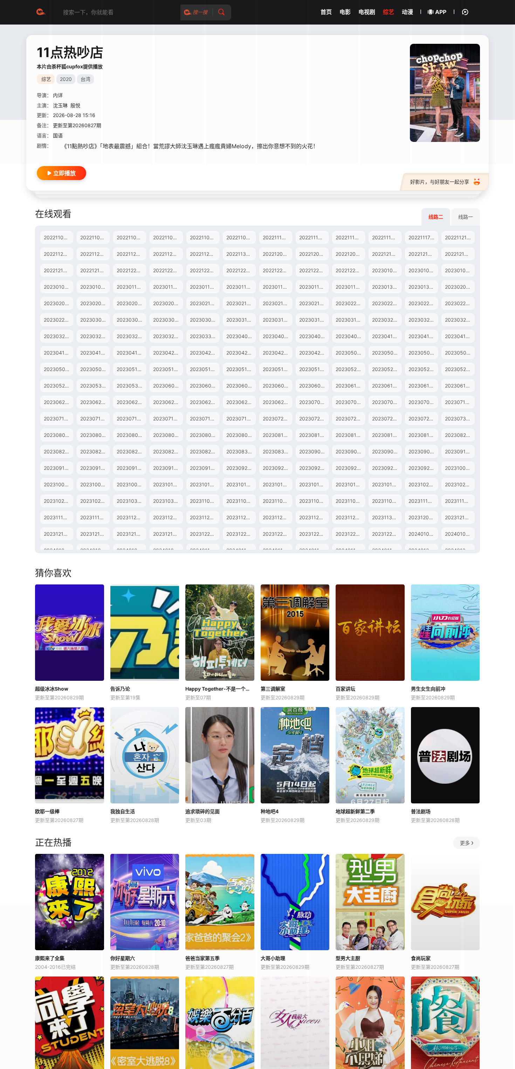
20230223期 (459, 303)
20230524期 (423, 369)
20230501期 (350, 353)
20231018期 (350, 484)
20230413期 (459, 336)
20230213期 (204, 303)
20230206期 (94, 303)
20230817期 (422, 435)
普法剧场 (421, 811)
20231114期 (458, 501)
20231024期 (459, 484)
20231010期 (167, 484)
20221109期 (240, 237)
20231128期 (313, 517)
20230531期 (131, 386)
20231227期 (349, 534)
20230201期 (459, 287)
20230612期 (350, 386)
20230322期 (459, 320)
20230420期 (167, 353)
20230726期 (386, 419)
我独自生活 (122, 811)
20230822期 (58, 451)
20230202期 (58, 303)
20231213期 (57, 534)
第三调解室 (273, 689)
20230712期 (94, 419)
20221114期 (312, 237)
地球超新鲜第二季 (355, 811)
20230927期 (386, 468)
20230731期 (459, 419)
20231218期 (130, 534)
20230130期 (386, 287)
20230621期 (94, 402)
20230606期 (241, 386)
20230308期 (204, 320)
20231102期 (240, 501)
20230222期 (422, 303)
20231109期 (386, 501)
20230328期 (131, 336)
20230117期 (276, 287)
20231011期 (203, 484)
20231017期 (313, 484)
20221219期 (94, 270)
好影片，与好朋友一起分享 (439, 182)
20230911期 (459, 451)
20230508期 (58, 369)
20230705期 (386, 402)
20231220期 (204, 534)
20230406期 (350, 336)
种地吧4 (270, 811)
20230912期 (58, 468)
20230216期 (313, 303)
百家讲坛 (345, 689)
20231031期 (167, 501)
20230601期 (167, 386)
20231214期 (94, 534)
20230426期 (277, 353)
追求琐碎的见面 (202, 811)
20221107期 (166, 237)
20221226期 (240, 270)
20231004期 (94, 484)
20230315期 (313, 320)
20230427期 (313, 353)
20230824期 (131, 451)
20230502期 (386, 353)
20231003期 (58, 484)
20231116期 (94, 517)
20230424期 (204, 353)
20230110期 (131, 287)
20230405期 (314, 336)
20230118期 (313, 287)
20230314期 (277, 320)
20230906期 (386, 451)
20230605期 (204, 386)
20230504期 (459, 353)
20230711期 (57, 419)
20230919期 (204, 468)
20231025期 (58, 501)
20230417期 (58, 353)
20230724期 (313, 419)
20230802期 (94, 435)
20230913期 (94, 468)
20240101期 (422, 534)
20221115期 (349, 237)
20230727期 (422, 419)
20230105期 (58, 287)
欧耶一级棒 (47, 811)
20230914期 (131, 468)
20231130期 (386, 517)
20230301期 (94, 320)
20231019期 (386, 484)
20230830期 (241, 451)
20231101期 (203, 501)
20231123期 (240, 517)
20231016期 (277, 484)
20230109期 (94, 287)
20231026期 (94, 501)
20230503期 (423, 353)
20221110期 (276, 237)
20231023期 (422, 484)
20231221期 (240, 534)
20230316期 (350, 320)
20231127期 (276, 517)
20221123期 (94, 254)
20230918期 (167, 468)
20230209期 (167, 303)
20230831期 (277, 451)
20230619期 (459, 386)
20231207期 (422, 517)
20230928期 (423, 468)
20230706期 (423, 402)
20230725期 (350, 419)
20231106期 (277, 501)
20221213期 (422, 254)
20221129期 (203, 254)
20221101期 (57, 237)
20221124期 (130, 254)
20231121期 (166, 517)
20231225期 (277, 534)
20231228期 (386, 534)
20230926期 (350, 468)
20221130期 (240, 254)
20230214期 (240, 303)
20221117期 (421, 237)
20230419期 (131, 353)
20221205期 (277, 254)
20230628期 (240, 402)
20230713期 (131, 419)
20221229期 (349, 270)
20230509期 (95, 369)
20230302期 (131, 320)
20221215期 (57, 270)
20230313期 (240, 320)
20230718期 (204, 419)
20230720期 (277, 419)
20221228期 (313, 270)
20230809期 (241, 435)
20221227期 (276, 270)
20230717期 (167, 419)
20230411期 (386, 336)
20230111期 (166, 287)
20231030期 (131, 501)
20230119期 (350, 287)
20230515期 (204, 369)
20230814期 (313, 435)
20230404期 (277, 336)
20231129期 (349, 517)
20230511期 (167, 369)
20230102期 (386, 270)
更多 (465, 843)
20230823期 (94, 451)
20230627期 (204, 402)
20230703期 (313, 402)
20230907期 (423, 451)
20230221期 (386, 303)
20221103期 (130, 237)
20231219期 (167, 534)
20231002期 (459, 468)
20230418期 (94, 353)
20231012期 (240, 484)
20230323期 (58, 336)
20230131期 (422, 287)
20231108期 (350, 501)
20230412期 (422, 336)
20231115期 (57, 517)
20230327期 (94, 336)
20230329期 (167, 336)
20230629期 (277, 402)
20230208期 (131, 303)
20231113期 (422, 501)
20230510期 (131, 369)
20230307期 (167, 320)
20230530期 (95, 386)
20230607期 (277, 386)
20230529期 (58, 386)
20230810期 (277, 435)
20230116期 (240, 287)
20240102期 (459, 534)
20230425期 (240, 353)
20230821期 (459, 435)
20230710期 (459, 402)
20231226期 (313, 534)
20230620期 (58, 402)
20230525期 (459, 369)
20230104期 (459, 270)
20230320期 (386, 320)
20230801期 (58, 435)
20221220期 (130, 270)
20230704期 (350, 402)
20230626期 (167, 402)
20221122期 (57, 254)
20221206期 (313, 254)
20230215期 (277, 303)
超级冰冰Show (51, 689)
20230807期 (167, 435)
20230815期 (350, 435)
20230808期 (204, 435)
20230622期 (131, 402)
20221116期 (385, 237)
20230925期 (313, 468)
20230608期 (314, 386)
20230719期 (240, 419)
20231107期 (313, 501)
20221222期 (203, 270)
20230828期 (167, 451)
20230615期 (422, 386)
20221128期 (166, 254)
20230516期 (240, 369)
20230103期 (422, 270)
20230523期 (386, 369)
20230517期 (277, 369)
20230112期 (204, 287)
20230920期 (240, 468)
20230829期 (204, 451)
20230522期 (350, 369)
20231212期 (458, 517)
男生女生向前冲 (428, 689)
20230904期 (314, 451)
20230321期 (422, 320)
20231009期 (131, 484)
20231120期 (130, 517)
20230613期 (386, 386)
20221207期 (349, 254)
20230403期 (241, 336)
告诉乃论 (120, 689)
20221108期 (204, 237)
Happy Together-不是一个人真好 (219, 689)
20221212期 (385, 254)
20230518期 (313, 369)
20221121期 (458, 237)
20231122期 (203, 517)
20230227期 (58, 320)
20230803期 (131, 435)
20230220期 (350, 303)
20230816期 (386, 435)
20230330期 (204, 336)
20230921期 (277, 468)
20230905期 (350, 451)
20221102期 (94, 237)
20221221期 (166, 270)
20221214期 (458, 254)
